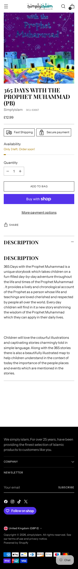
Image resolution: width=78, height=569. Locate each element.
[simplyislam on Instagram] (12, 502)
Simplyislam (13, 109)
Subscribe (66, 487)
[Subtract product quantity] (7, 171)
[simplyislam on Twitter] (26, 502)
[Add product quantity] (20, 171)
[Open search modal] (63, 6)
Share (14, 224)
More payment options (39, 212)
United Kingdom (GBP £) (24, 528)
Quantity (10, 162)
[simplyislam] (39, 6)
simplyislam (34, 534)
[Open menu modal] (6, 6)
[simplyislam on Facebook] (6, 502)
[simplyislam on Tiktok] (19, 502)
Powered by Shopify (16, 542)
